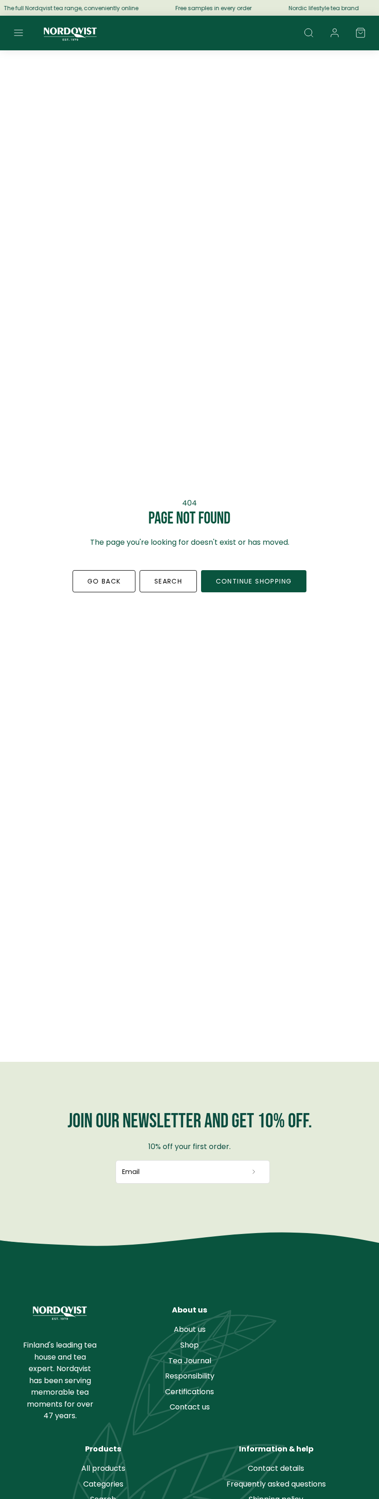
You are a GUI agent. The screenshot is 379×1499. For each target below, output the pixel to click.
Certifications (189, 1391)
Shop (189, 1345)
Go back (104, 581)
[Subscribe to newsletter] (254, 1172)
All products (103, 1468)
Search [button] (168, 581)
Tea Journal (189, 1360)
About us (190, 1329)
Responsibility (189, 1376)
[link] (335, 33)
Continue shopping (254, 581)
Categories (103, 1484)
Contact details (276, 1468)
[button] (18, 33)
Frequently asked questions (276, 1484)
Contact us (190, 1407)
